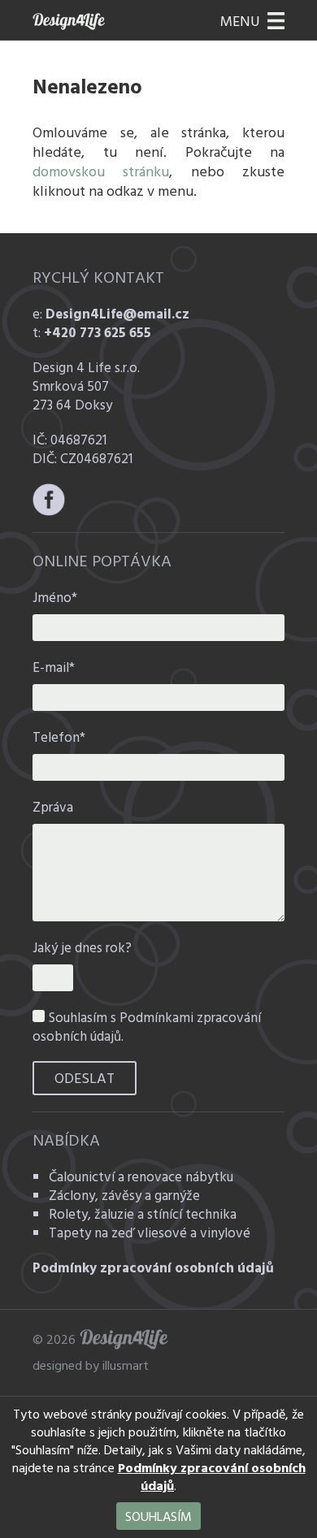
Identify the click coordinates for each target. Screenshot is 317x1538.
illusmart (125, 1365)
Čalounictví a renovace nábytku (141, 1176)
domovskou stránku (101, 171)
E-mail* (54, 666)
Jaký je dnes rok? (82, 947)
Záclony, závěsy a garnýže (124, 1195)
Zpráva (53, 806)
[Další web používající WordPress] (73, 21)
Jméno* (55, 596)
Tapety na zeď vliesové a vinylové (149, 1232)
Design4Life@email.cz (117, 313)
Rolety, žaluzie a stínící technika (143, 1213)
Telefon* (59, 736)
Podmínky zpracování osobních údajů (153, 1267)
